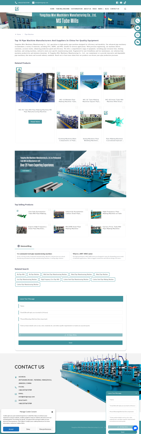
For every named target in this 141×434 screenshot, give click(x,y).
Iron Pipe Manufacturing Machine (27, 279)
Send (70, 343)
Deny (28, 429)
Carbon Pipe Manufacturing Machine (28, 284)
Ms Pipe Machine (34, 274)
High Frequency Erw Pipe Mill (50, 279)
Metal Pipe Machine (102, 274)
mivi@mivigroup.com (27, 397)
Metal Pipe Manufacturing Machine (81, 274)
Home (19, 34)
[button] (52, 412)
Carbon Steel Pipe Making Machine (103, 279)
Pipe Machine (29, 34)
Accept (11, 429)
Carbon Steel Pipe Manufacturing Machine (76, 279)
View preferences (45, 429)
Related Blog (26, 246)
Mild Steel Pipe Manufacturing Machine (55, 274)
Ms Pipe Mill (21, 274)
